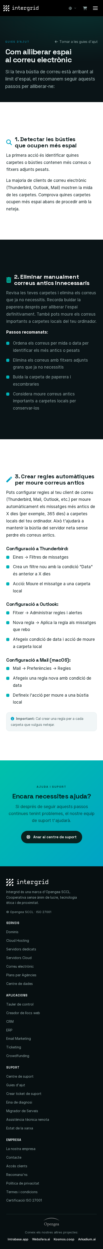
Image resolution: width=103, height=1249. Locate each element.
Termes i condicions (22, 1192)
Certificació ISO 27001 (24, 1200)
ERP (9, 1030)
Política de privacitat (22, 1183)
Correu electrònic (20, 966)
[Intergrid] (51, 882)
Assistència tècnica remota (27, 1119)
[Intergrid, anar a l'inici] (21, 8)
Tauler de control (20, 1004)
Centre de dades (19, 984)
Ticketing (13, 1047)
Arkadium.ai (87, 1239)
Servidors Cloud (19, 958)
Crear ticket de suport (23, 1094)
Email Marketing (18, 1038)
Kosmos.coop (64, 1239)
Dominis (12, 932)
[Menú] (95, 8)
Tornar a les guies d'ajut (78, 42)
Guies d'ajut (15, 1085)
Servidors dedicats (21, 949)
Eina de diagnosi (19, 1102)
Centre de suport (20, 1076)
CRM (10, 1021)
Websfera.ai (41, 1239)
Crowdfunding (17, 1056)
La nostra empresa (20, 1149)
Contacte (13, 1157)
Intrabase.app (18, 1239)
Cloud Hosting (17, 940)
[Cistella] (84, 8)
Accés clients (16, 1166)
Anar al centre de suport (54, 837)
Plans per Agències (21, 975)
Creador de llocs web (23, 1013)
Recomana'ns (17, 1175)
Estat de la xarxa (19, 1128)
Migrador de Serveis (22, 1111)
